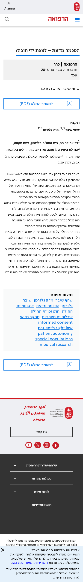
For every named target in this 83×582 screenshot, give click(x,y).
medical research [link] (56, 345)
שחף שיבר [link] (64, 300)
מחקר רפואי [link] (29, 317)
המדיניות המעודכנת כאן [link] (30, 563)
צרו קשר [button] (41, 432)
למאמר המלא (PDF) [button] (36, 104)
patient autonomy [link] (55, 334)
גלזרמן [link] (67, 306)
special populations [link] (54, 339)
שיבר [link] (27, 300)
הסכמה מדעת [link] (47, 306)
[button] (75, 20)
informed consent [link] (55, 322)
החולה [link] (67, 311)
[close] (3, 552)
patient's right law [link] (55, 328)
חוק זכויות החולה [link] (45, 311)
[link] (77, 6)
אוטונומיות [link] (25, 306)
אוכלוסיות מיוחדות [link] (57, 317)
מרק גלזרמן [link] (43, 300)
